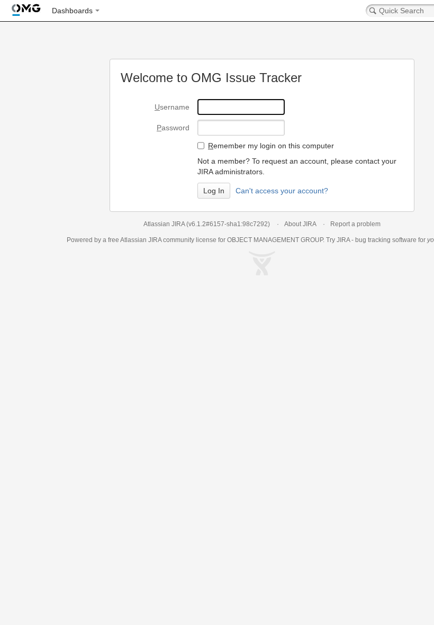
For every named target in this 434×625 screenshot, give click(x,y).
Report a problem (355, 224)
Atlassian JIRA (164, 224)
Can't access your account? (282, 190)
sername (172, 107)
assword (173, 127)
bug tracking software (386, 240)
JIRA (154, 240)
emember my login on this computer (271, 145)
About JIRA (300, 224)
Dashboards (72, 10)
